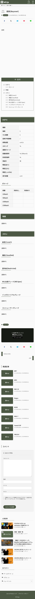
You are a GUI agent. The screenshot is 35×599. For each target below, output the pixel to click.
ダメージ (11, 87)
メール (5, 485)
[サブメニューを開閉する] (31, 581)
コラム (6, 577)
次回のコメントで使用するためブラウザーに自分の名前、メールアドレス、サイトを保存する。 (18, 498)
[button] (4, 20)
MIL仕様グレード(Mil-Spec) (17, 102)
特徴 (7, 90)
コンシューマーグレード (16, 107)
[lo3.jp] (5, 2)
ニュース (5, 15)
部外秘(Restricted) (14, 100)
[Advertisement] (17, 54)
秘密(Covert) (12, 95)
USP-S (8, 85)
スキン (8, 93)
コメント (6, 458)
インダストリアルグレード (16, 104)
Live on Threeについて (11, 593)
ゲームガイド (8, 574)
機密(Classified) (13, 98)
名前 (4, 479)
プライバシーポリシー (23, 593)
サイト (5, 491)
